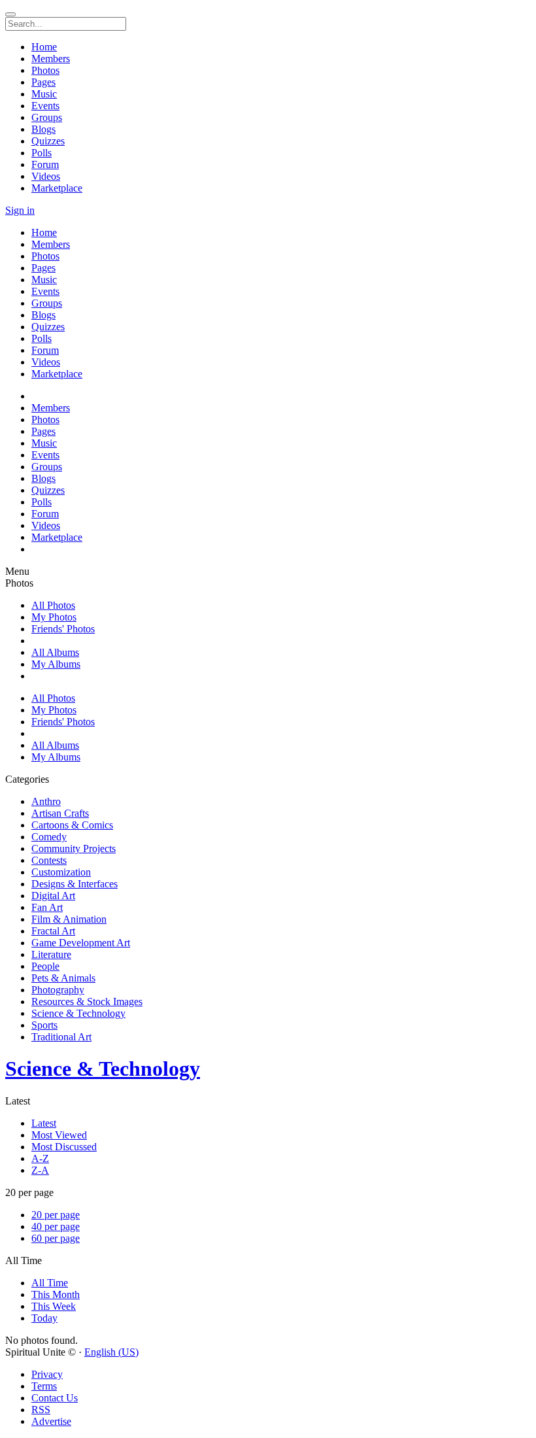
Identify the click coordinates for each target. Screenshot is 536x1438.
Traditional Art (61, 1036)
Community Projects (73, 848)
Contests (49, 860)
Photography (57, 989)
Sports (44, 1025)
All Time (49, 1282)
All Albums (55, 652)
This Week (53, 1306)
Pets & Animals (63, 978)
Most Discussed (64, 1146)
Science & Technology (78, 1013)
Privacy (47, 1374)
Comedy (49, 836)
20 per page (55, 1214)
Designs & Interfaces (74, 883)
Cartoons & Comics (72, 824)
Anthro (46, 801)
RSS (40, 1409)
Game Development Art (80, 942)
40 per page (55, 1226)
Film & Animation (69, 919)
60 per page (55, 1238)
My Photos (53, 617)
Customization (61, 872)
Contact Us (54, 1397)
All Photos (53, 605)
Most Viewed (59, 1134)
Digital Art (53, 895)
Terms (44, 1386)
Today (44, 1318)
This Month (55, 1294)
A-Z (40, 1158)
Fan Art (47, 907)
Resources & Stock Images (86, 1001)
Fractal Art (53, 930)
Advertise (51, 1421)
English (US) (111, 1352)
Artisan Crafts (60, 813)
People (45, 966)
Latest (43, 1123)
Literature (51, 954)
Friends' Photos (63, 628)
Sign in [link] (20, 210)
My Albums (55, 664)
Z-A (40, 1170)
